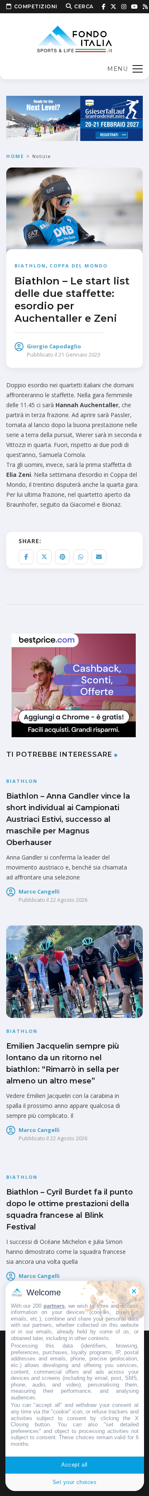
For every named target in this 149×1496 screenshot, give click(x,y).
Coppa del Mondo (79, 265)
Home (15, 156)
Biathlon (30, 265)
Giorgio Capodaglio (54, 346)
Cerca (84, 6)
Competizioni (36, 6)
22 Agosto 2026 (68, 899)
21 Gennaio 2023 (79, 354)
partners (54, 1306)
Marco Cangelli (39, 891)
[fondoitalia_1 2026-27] (74, 117)
